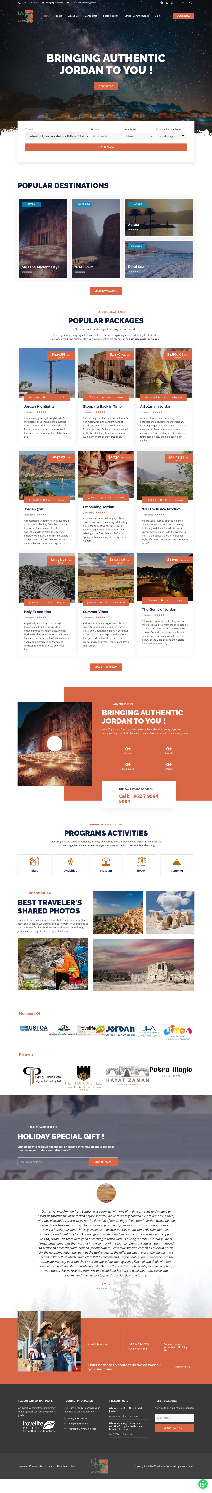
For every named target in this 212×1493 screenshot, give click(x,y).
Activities (70, 870)
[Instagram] (172, 2)
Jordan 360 (33, 509)
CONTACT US (106, 86)
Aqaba (133, 224)
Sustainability (110, 15)
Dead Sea (136, 267)
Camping (177, 870)
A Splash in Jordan (155, 406)
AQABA (138, 204)
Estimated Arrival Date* (168, 129)
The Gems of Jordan (159, 609)
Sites (34, 870)
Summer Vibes (95, 612)
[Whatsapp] (167, 2)
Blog (157, 15)
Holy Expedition (37, 612)
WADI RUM (84, 204)
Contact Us (91, 15)
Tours (59, 15)
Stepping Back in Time (102, 406)
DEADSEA (136, 246)
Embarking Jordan (98, 507)
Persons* (96, 129)
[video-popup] (54, 743)
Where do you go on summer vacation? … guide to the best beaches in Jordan (126, 1426)
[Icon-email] (177, 2)
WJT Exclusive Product (161, 509)
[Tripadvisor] (183, 2)
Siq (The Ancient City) (40, 267)
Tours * (29, 129)
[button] (190, 2)
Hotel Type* (130, 129)
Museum (106, 870)
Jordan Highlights (39, 406)
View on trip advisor (106, 1288)
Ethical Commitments (137, 15)
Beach (141, 870)
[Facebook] (161, 2)
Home (46, 15)
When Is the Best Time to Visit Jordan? (126, 1410)
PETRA (31, 204)
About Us (73, 15)
